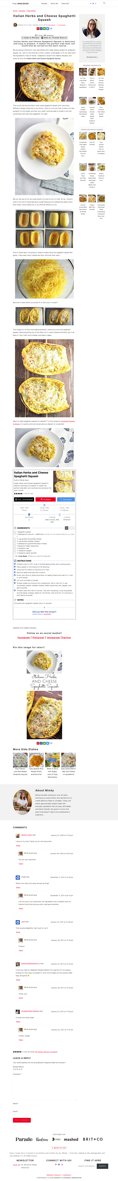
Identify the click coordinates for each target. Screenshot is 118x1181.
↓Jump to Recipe (30, 38)
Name (16, 1103)
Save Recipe (67, 499)
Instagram (53, 637)
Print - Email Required (25, 499)
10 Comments (62, 25)
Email (15, 1111)
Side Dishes (31, 11)
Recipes (44, 3)
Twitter (66, 637)
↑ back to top (59, 1148)
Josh (23, 921)
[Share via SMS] (47, 28)
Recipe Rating (18, 1067)
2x (70, 528)
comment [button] (47, 614)
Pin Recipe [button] (47, 499)
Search (102, 1166)
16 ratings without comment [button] (46, 1052)
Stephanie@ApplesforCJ (30, 963)
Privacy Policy (54, 1175)
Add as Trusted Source (55, 38)
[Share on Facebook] (41, 28)
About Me (54, 3)
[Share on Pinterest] (38, 28)
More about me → (92, 57)
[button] (15, 493)
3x (73, 528)
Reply (18, 845)
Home (15, 11)
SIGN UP (16, 1165)
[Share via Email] (44, 28)
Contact (67, 1175)
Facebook (24, 637)
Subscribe (65, 3)
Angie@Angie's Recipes (30, 1011)
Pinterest (38, 637)
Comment (17, 1074)
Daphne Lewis (26, 835)
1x (66, 528)
